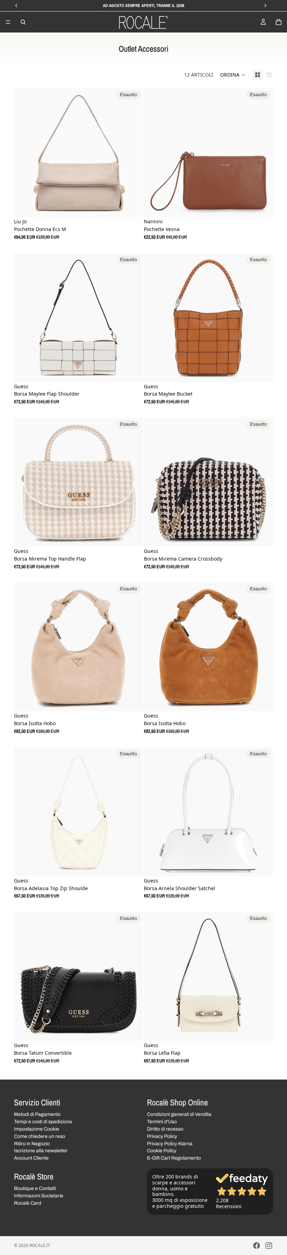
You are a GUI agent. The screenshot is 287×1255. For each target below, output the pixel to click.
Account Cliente (31, 1158)
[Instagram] (269, 1245)
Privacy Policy (162, 1136)
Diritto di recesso (165, 1129)
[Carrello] (278, 22)
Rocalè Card (27, 1202)
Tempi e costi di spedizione (43, 1121)
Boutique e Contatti (35, 1188)
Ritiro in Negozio (32, 1143)
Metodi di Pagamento (37, 1114)
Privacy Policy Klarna (169, 1143)
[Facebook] (256, 1245)
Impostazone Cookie (36, 1129)
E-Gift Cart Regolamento (174, 1158)
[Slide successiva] (132, 152)
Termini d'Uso (162, 1121)
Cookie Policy (161, 1150)
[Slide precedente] (24, 152)
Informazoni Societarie (38, 1195)
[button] (233, 74)
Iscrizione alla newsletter (41, 1150)
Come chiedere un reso (39, 1136)
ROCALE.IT (39, 1245)
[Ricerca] (23, 22)
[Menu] (8, 22)
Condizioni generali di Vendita (179, 1114)
